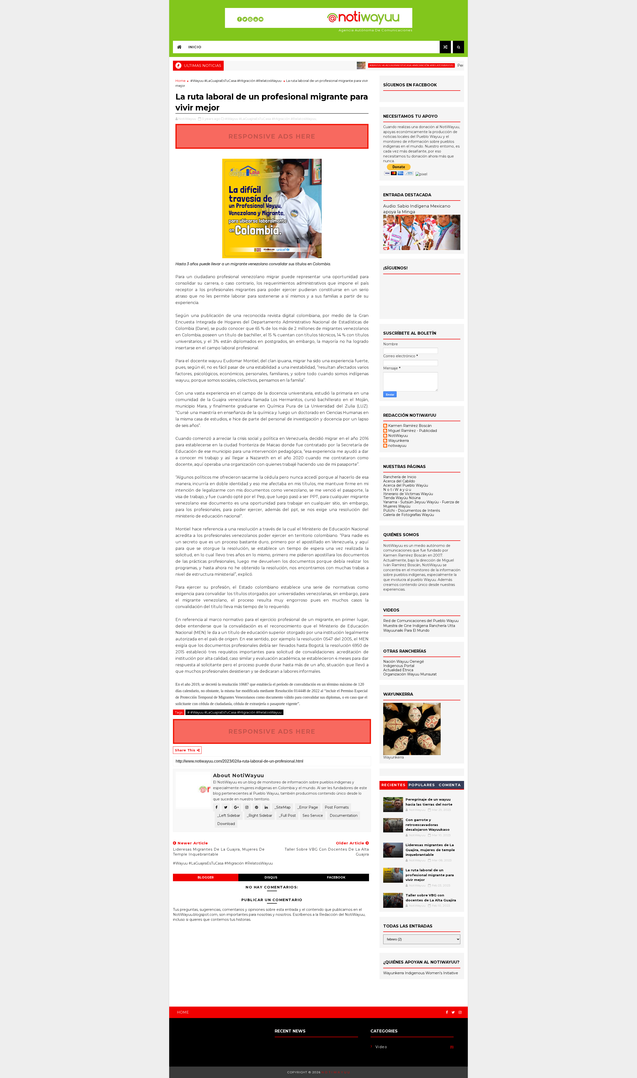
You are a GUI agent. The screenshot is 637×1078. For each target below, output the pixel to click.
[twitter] (453, 1012)
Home (180, 81)
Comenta (450, 785)
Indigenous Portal (398, 666)
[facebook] (447, 1012)
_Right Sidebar (259, 815)
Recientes (393, 785)
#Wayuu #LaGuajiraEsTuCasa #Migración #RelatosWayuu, (271, 119)
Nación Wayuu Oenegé (403, 661)
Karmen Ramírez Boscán (410, 426)
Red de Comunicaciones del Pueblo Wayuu (421, 620)
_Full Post (287, 815)
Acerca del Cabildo (399, 481)
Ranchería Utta (442, 625)
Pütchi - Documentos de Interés (411, 510)
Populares (422, 785)
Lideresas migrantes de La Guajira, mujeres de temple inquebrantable (430, 850)
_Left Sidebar (228, 815)
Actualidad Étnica (398, 670)
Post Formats (337, 807)
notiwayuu (397, 446)
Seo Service (313, 815)
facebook (336, 877)
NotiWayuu (398, 436)
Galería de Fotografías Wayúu (408, 515)
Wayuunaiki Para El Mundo (406, 630)
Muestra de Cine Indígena (406, 625)
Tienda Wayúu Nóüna (402, 498)
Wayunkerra (398, 441)
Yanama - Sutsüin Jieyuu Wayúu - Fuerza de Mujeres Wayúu (421, 504)
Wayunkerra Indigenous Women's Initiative (420, 973)
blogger (206, 877)
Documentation (344, 815)
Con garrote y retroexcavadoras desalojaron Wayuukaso (428, 824)
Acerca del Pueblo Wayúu (405, 485)
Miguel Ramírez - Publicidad (412, 431)
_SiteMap (282, 807)
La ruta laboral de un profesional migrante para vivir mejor (430, 875)
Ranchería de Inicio (399, 477)
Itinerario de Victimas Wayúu (408, 494)
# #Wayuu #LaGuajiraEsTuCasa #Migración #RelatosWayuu (234, 712)
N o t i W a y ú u (397, 489)
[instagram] (460, 1012)
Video (381, 1047)
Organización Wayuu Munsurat (410, 674)
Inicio (195, 47)
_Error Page (307, 807)
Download (226, 823)
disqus (271, 877)
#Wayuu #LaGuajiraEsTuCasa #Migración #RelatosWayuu (383, 65)
